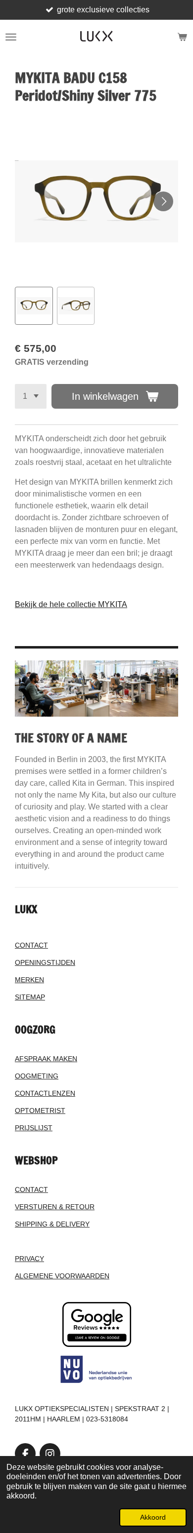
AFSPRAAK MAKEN (46, 1059)
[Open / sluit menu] (11, 37)
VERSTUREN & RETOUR (55, 1207)
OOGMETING (36, 1076)
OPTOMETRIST (40, 1110)
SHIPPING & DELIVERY (52, 1224)
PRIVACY (29, 1259)
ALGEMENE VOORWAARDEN (62, 1276)
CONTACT (31, 945)
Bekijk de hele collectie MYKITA (71, 604)
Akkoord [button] (153, 1517)
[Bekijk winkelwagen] (182, 37)
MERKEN (29, 980)
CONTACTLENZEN (45, 1093)
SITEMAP (30, 997)
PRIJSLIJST (33, 1128)
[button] (34, 306)
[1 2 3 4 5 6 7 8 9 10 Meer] (31, 396)
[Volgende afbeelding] (163, 201)
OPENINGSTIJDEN (45, 962)
